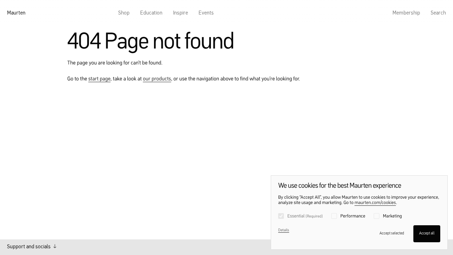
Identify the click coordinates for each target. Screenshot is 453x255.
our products (157, 79)
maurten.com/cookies (375, 203)
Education (151, 13)
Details (283, 230)
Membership (406, 13)
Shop (124, 13)
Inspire (180, 13)
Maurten (16, 13)
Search (438, 13)
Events (206, 13)
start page (99, 79)
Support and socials (29, 247)
